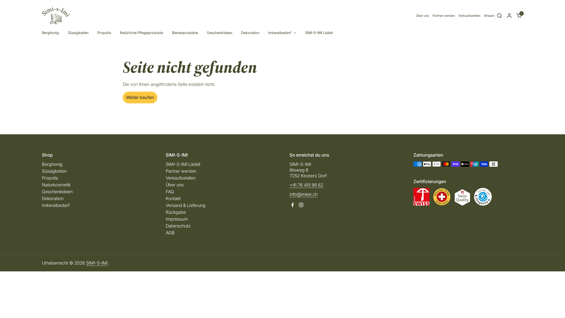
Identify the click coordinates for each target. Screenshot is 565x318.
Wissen (489, 15)
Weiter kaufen (140, 97)
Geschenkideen (57, 191)
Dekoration (53, 198)
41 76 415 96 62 (307, 185)
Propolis (50, 178)
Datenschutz (178, 226)
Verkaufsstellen (469, 15)
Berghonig (52, 164)
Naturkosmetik (56, 184)
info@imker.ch (304, 194)
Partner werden (444, 15)
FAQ (170, 191)
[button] (499, 15)
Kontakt (173, 198)
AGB (170, 232)
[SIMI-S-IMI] (56, 15)
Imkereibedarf (55, 205)
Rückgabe (176, 212)
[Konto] (509, 15)
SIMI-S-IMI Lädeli (183, 164)
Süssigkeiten (54, 171)
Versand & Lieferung (185, 205)
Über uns (422, 15)
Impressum (177, 219)
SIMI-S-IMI (97, 263)
